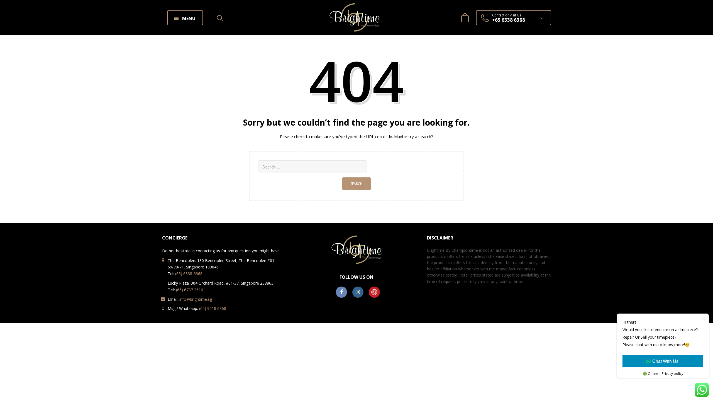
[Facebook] (341, 292)
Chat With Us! (666, 361)
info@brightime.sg (195, 299)
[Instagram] (357, 292)
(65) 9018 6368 (212, 308)
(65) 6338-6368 (188, 273)
